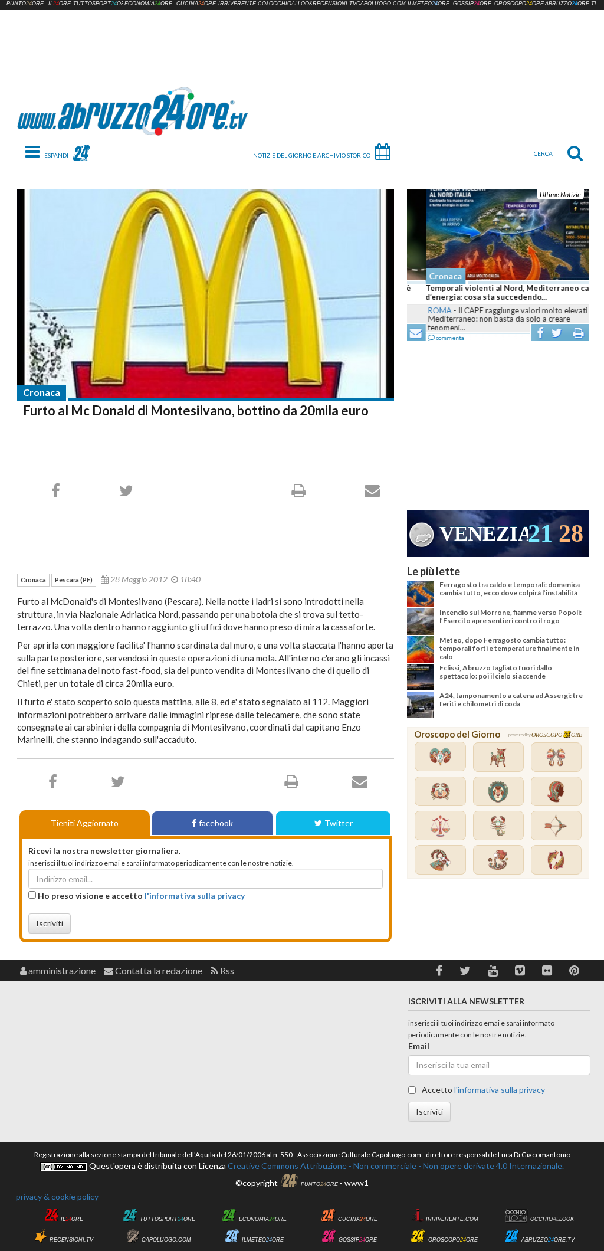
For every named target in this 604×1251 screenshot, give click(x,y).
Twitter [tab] (338, 823)
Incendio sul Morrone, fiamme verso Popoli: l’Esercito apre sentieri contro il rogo (510, 616)
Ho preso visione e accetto (140, 895)
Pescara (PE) (74, 580)
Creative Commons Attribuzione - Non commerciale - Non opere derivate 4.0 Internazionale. (395, 1166)
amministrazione (61, 970)
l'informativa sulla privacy (195, 895)
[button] (439, 970)
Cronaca (41, 392)
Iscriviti (49, 923)
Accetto (482, 1090)
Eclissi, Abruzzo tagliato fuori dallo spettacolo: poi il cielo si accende (495, 671)
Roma (421, 310)
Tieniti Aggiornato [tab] (85, 823)
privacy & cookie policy (57, 1196)
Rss (226, 970)
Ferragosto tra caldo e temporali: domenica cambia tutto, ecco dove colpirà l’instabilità (509, 588)
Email (418, 1046)
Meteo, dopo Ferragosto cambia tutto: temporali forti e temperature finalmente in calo (509, 648)
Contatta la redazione (157, 970)
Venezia (483, 533)
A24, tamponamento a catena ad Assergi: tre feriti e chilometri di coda (511, 699)
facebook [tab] (216, 823)
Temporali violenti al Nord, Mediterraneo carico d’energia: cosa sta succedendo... (496, 292)
